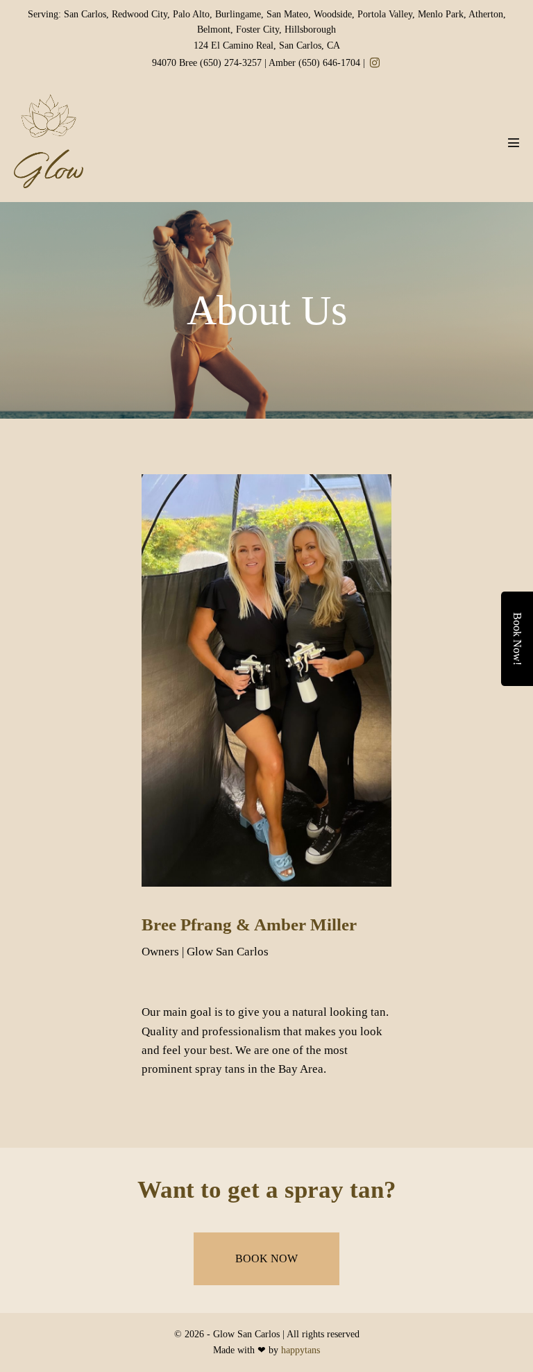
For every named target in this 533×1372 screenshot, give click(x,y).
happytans (300, 1350)
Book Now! (517, 638)
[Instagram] (375, 63)
